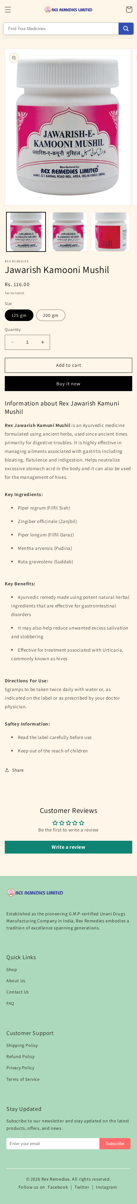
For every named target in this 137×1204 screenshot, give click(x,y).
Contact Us (17, 992)
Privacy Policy (20, 1068)
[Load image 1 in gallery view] (26, 232)
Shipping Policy (22, 1045)
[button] (8, 10)
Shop (11, 969)
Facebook (58, 1187)
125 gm (19, 315)
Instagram (106, 1187)
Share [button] (18, 770)
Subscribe (115, 1143)
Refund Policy (20, 1056)
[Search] (126, 29)
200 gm (51, 315)
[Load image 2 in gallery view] (68, 232)
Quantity (13, 329)
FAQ (10, 1003)
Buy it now (68, 384)
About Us (15, 980)
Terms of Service (23, 1079)
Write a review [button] (68, 847)
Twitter (82, 1187)
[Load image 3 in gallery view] (110, 232)
